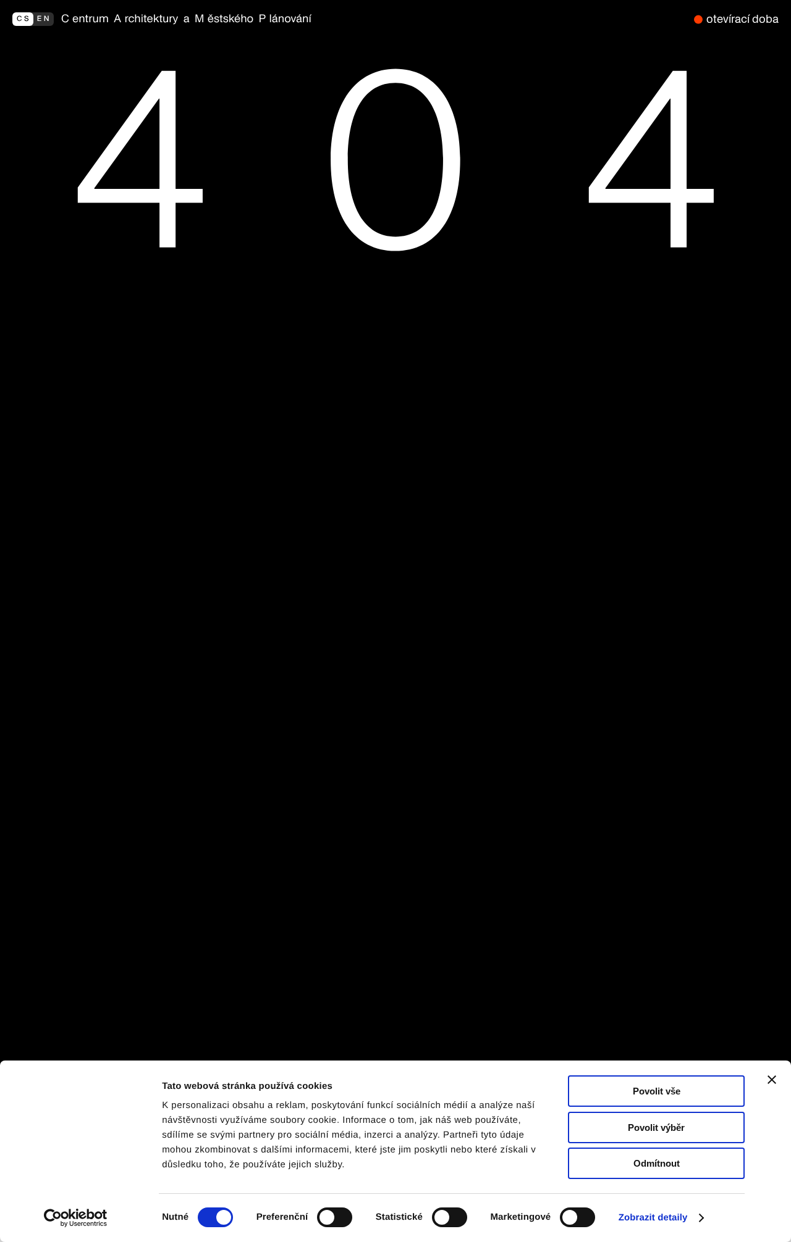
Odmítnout (656, 1163)
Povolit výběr (656, 1127)
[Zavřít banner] (772, 1079)
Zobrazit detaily (653, 1217)
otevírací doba (742, 19)
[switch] (334, 1217)
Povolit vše (656, 1091)
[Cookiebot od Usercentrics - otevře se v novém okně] (80, 1218)
